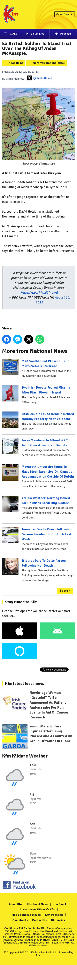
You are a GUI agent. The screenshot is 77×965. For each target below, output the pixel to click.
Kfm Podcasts (54, 915)
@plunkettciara (42, 78)
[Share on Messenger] (17, 339)
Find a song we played (26, 915)
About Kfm (16, 904)
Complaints (20, 920)
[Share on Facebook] (6, 339)
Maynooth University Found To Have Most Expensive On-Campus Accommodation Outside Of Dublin (48, 472)
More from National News (49, 63)
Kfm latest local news (24, 683)
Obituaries (58, 920)
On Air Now (62, 14)
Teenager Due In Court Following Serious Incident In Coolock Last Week (46, 534)
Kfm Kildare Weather (25, 756)
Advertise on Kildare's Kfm (37, 909)
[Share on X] (28, 339)
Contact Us (39, 920)
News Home (16, 63)
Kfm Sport (59, 904)
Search (65, 591)
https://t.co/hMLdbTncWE (39, 293)
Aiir (38, 955)
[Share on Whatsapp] (39, 339)
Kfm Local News (37, 904)
